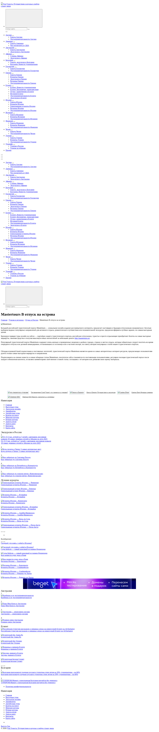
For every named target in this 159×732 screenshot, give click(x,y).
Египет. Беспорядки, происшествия (24, 89)
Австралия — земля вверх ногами (14, 614)
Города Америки (17, 43)
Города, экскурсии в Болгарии (22, 62)
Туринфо (9, 144)
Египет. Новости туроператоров (23, 87)
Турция (8, 136)
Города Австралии (17, 50)
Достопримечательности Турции (23, 142)
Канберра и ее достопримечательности (16, 598)
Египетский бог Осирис (10, 643)
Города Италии (16, 102)
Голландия (10, 66)
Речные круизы (12, 419)
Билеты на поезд (12, 415)
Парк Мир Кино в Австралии (12, 606)
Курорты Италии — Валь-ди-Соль (14, 521)
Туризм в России (17, 146)
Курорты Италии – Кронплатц (13, 503)
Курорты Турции (17, 140)
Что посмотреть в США (19, 45)
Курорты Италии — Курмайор (13, 497)
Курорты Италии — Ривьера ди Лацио (16, 573)
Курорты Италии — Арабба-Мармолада (17, 515)
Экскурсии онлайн (13, 409)
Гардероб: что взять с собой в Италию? (16, 543)
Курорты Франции (17, 125)
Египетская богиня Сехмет (11, 661)
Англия (9, 35)
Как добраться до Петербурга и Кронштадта (18, 468)
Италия (8, 100)
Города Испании (16, 115)
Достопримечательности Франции (24, 127)
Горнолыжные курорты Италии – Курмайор (18, 509)
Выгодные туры (12, 407)
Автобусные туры (13, 413)
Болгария (9, 60)
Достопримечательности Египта (23, 96)
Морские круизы (12, 417)
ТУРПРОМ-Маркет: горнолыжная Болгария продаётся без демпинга (28, 683)
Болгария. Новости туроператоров (24, 64)
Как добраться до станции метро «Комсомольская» (21, 476)
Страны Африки (16, 56)
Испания (9, 113)
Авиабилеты (11, 411)
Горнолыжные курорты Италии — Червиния (19, 485)
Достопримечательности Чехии (22, 133)
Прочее (8, 150)
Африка (9, 54)
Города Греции (16, 75)
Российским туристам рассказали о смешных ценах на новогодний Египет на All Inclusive (37, 631)
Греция (8, 73)
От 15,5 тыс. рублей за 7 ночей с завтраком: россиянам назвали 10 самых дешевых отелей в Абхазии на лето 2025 (26, 442)
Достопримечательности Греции (23, 83)
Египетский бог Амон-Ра (11, 637)
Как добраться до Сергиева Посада (15, 459)
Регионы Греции (17, 81)
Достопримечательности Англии (23, 39)
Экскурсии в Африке (18, 58)
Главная (9, 405)
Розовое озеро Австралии (11, 622)
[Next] (4, 531)
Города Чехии (15, 131)
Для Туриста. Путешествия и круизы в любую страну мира (30, 728)
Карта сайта (10, 428)
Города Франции (17, 123)
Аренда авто (10, 424)
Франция (9, 121)
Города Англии (16, 37)
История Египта (16, 94)
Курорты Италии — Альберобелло (15, 567)
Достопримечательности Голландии (24, 71)
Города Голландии (17, 69)
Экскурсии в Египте (18, 98)
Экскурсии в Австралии (20, 52)
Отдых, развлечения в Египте (22, 92)
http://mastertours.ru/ (82, 338)
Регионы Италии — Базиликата (13, 561)
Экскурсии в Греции (18, 79)
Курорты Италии (17, 104)
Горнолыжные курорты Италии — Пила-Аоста (19, 527)
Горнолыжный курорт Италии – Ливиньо (17, 491)
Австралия (10, 48)
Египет (8, 85)
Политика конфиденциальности (18, 687)
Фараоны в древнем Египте (12, 649)
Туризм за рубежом (17, 148)
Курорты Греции (17, 77)
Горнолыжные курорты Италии (22, 106)
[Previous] (2, 531)
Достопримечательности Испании (23, 119)
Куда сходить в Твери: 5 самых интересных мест (20, 451)
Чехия (8, 129)
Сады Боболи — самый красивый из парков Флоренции (23, 549)
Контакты (9, 426)
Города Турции (16, 138)
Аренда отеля (11, 422)
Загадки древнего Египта (11, 655)
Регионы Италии (17, 108)
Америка (9, 41)
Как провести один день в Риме (13, 555)
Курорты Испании (17, 117)
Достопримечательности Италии (23, 110)
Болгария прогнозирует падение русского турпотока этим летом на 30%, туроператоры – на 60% (39, 674)
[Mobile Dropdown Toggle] (13, 35)
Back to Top (5, 726)
